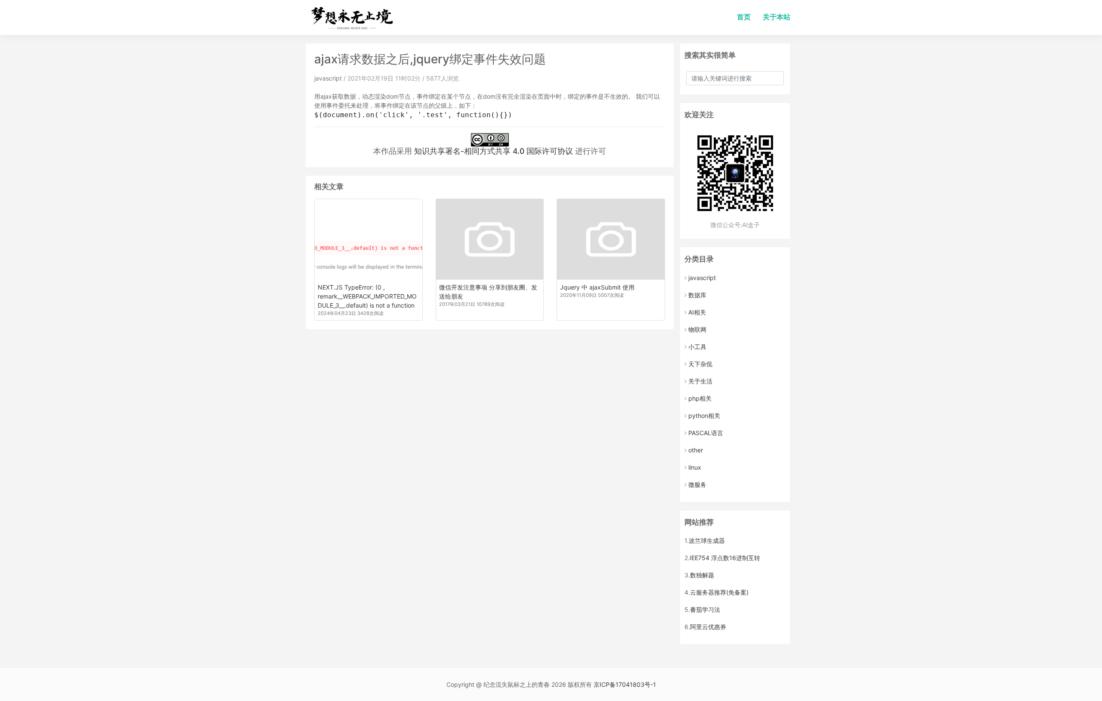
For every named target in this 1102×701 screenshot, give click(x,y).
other (695, 450)
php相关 (700, 398)
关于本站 (776, 17)
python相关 (704, 415)
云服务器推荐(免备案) (719, 592)
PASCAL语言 (705, 432)
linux (694, 467)
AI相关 (697, 312)
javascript (328, 78)
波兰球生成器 (707, 540)
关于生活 (700, 381)
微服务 (697, 484)
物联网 (697, 329)
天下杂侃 (700, 364)
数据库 (697, 295)
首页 (744, 17)
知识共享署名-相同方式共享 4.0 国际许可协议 (493, 151)
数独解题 (702, 575)
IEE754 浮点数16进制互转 (725, 557)
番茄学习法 (705, 609)
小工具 (697, 346)
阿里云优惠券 (708, 626)
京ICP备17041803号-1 (625, 684)
